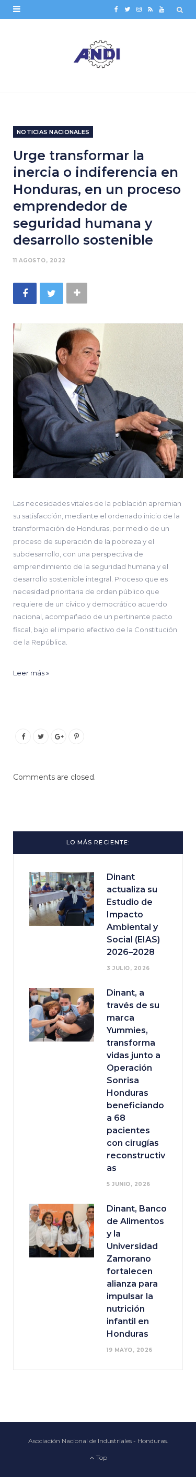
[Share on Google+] (58, 736)
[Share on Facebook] (25, 293)
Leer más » (31, 673)
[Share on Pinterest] (76, 736)
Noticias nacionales (53, 132)
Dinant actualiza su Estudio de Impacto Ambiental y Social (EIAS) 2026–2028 (133, 914)
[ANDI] (98, 55)
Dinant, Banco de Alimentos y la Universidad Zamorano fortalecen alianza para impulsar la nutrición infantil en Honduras (137, 1271)
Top (101, 1457)
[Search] (180, 9)
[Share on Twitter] (51, 293)
